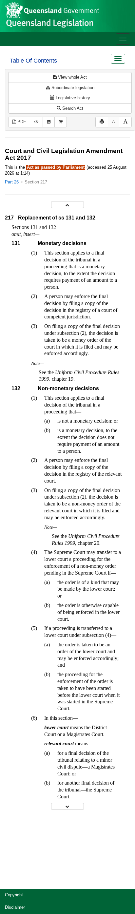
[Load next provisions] (67, 806)
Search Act (72, 108)
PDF (21, 121)
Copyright (14, 894)
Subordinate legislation (72, 87)
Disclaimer (15, 907)
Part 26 (12, 182)
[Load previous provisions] (67, 204)
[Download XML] (36, 122)
